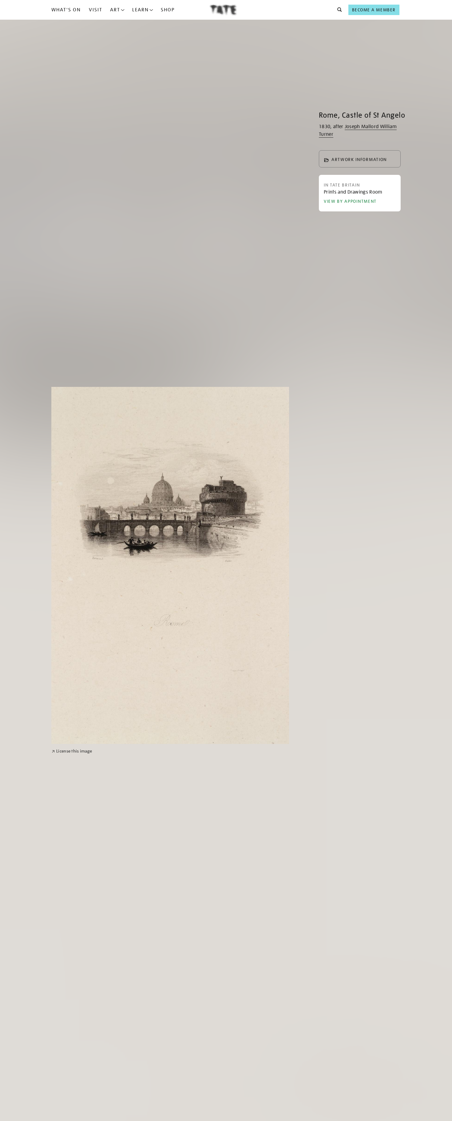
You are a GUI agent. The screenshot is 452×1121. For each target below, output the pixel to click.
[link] (71, 751)
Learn (140, 10)
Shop (168, 10)
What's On (66, 10)
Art (115, 10)
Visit (95, 10)
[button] (338, 10)
